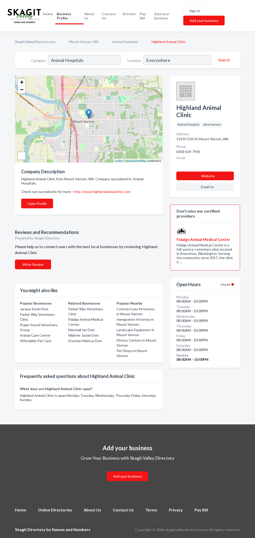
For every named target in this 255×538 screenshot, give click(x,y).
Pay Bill (143, 16)
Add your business (161, 16)
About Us (89, 16)
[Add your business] (127, 470)
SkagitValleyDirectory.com (35, 42)
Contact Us (109, 16)
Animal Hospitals (125, 42)
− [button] (21, 90)
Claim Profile (37, 203)
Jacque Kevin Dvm (34, 309)
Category (38, 60)
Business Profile (64, 16)
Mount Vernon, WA (84, 42)
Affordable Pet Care (35, 341)
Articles (129, 14)
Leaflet (119, 161)
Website (208, 176)
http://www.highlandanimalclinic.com (101, 191)
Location (134, 60)
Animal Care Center (35, 335)
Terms (151, 509)
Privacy (176, 509)
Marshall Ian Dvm (81, 330)
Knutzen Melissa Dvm (85, 341)
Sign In (195, 11)
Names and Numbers (71, 529)
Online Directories (55, 509)
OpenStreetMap (136, 161)
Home (48, 14)
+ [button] (21, 82)
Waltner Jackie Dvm (83, 335)
